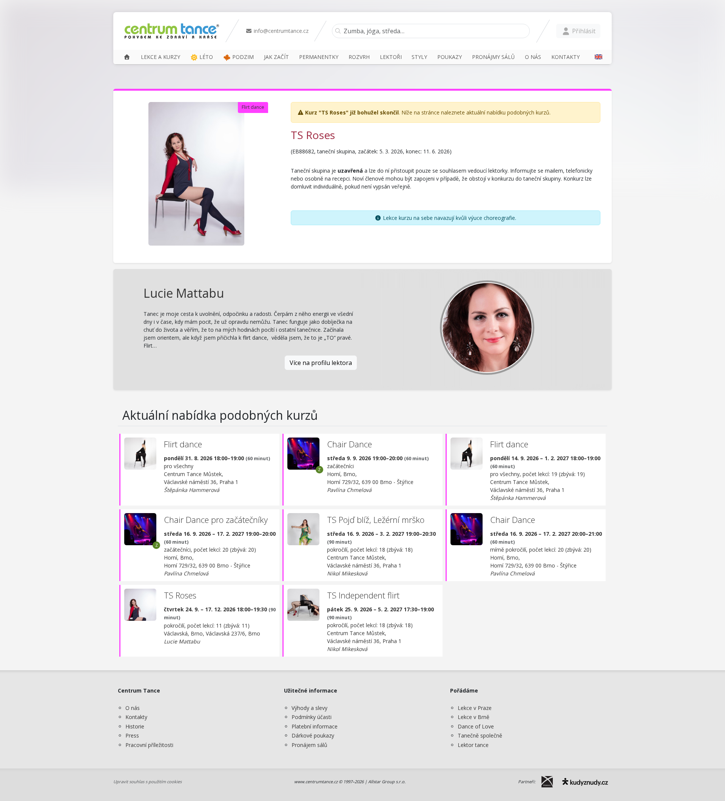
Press (132, 735)
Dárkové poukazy (313, 735)
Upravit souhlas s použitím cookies (147, 781)
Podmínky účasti (312, 717)
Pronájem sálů (309, 744)
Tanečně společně (480, 735)
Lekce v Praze (475, 707)
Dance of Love (476, 726)
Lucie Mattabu (183, 293)
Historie (134, 726)
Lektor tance (473, 744)
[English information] (596, 57)
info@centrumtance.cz (280, 30)
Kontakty (136, 717)
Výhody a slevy (309, 707)
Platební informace (315, 726)
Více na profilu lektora (321, 363)
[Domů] (127, 57)
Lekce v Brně (473, 717)
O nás (132, 707)
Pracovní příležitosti (149, 744)
